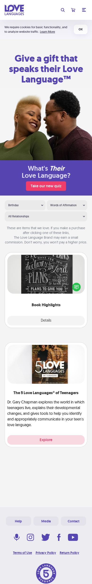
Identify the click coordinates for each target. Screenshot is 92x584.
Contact (73, 521)
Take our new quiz (46, 185)
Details (46, 321)
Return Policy (69, 553)
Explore (46, 439)
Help (18, 521)
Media (46, 521)
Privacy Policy (46, 553)
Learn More (47, 32)
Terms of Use (22, 553)
